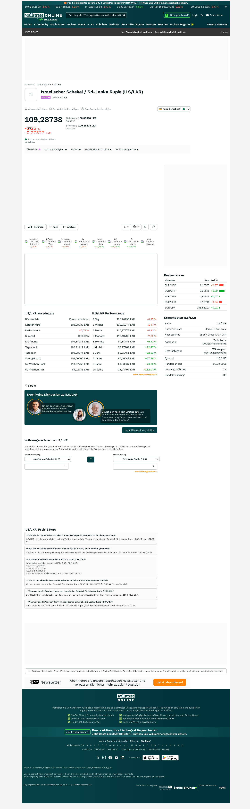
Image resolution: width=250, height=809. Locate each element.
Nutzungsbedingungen (159, 749)
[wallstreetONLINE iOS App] (151, 759)
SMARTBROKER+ (165, 718)
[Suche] (124, 15)
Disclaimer (99, 749)
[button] (71, 535)
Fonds (82, 24)
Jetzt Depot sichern (77, 732)
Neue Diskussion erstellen (140, 430)
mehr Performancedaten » (145, 375)
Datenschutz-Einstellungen (133, 749)
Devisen (151, 24)
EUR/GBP (170, 296)
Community (41, 24)
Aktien (28, 24)
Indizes (71, 24)
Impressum (87, 749)
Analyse (71, 227)
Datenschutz (113, 749)
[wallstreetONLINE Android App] (170, 759)
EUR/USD (170, 285)
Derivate (114, 24)
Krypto (140, 24)
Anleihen (101, 24)
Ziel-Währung (119, 454)
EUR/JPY (170, 307)
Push (55, 227)
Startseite (29, 84)
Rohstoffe (127, 24)
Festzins (163, 24)
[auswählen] (126, 227)
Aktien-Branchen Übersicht (113, 741)
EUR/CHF (170, 290)
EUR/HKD (170, 302)
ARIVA (104, 768)
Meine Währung (32, 454)
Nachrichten (57, 24)
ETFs (91, 24)
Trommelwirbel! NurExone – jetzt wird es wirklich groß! (137, 32)
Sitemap (134, 741)
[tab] (90, 538)
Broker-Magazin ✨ (182, 24)
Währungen (43, 84)
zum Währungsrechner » (146, 472)
